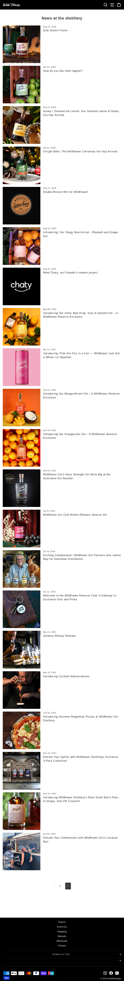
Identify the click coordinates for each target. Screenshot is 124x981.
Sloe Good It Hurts (55, 30)
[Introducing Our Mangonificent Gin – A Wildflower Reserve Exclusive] (21, 407)
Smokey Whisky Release (59, 635)
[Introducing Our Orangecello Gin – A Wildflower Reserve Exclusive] (21, 448)
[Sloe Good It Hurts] (21, 44)
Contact (62, 945)
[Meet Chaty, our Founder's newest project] (21, 286)
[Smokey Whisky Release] (21, 649)
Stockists (62, 927)
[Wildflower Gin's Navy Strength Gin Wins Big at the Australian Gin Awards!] (21, 488)
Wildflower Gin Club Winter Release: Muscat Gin (75, 514)
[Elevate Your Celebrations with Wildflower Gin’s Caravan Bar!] (21, 851)
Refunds (62, 936)
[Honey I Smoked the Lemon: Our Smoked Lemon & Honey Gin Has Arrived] (21, 125)
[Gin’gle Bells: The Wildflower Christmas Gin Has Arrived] (21, 165)
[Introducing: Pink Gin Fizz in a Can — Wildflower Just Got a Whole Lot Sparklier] (21, 367)
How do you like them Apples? (63, 70)
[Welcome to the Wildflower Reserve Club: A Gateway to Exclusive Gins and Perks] (21, 609)
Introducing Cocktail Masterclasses (66, 676)
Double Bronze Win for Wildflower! (65, 191)
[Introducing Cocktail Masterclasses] (21, 690)
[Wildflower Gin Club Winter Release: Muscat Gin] (21, 528)
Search (62, 922)
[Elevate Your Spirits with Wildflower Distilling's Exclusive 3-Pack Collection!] (21, 770)
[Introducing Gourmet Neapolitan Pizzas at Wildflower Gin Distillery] (21, 730)
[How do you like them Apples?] (21, 84)
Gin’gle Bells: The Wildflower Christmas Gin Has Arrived (80, 151)
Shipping (62, 931)
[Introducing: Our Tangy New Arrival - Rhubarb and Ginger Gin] (21, 246)
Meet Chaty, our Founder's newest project (70, 272)
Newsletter (61, 954)
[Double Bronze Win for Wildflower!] (21, 205)
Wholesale (62, 941)
